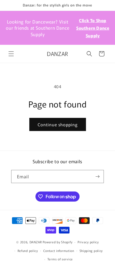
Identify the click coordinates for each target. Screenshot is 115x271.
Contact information (58, 250)
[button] (11, 54)
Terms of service (60, 259)
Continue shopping (58, 124)
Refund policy (28, 250)
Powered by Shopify (58, 242)
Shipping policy (91, 250)
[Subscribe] (97, 176)
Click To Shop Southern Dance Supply (92, 27)
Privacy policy (88, 242)
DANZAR (36, 242)
